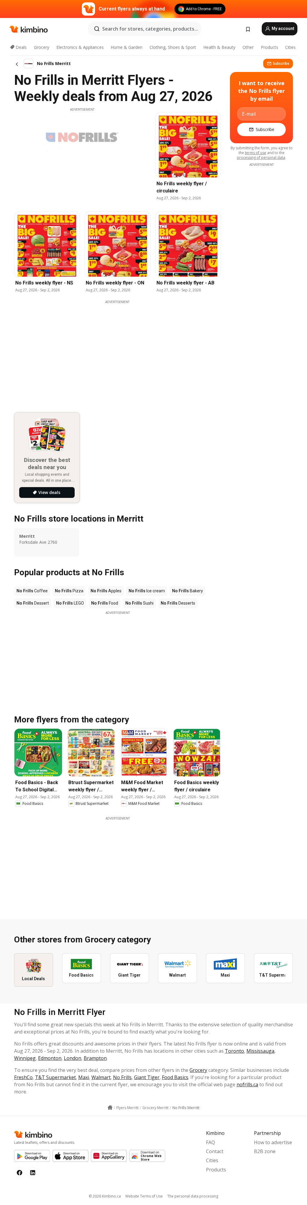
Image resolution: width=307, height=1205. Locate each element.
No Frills (122, 1077)
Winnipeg (25, 1058)
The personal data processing (192, 1196)
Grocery (41, 47)
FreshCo (23, 1077)
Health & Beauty (219, 47)
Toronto (234, 1051)
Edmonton (49, 1058)
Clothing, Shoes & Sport (173, 47)
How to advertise (273, 1142)
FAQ (210, 1142)
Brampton (95, 1058)
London (72, 1058)
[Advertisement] (117, 657)
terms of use (255, 152)
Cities (290, 47)
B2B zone (265, 1151)
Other (248, 47)
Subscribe (281, 63)
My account (282, 28)
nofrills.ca (247, 1084)
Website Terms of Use (144, 1196)
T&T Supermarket (55, 1077)
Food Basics (175, 1077)
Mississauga (260, 1051)
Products (269, 47)
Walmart (101, 1077)
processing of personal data (261, 157)
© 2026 (105, 1196)
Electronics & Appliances (80, 47)
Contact (214, 1151)
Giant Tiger (146, 1077)
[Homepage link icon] (110, 1107)
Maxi (83, 1077)
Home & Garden (126, 47)
